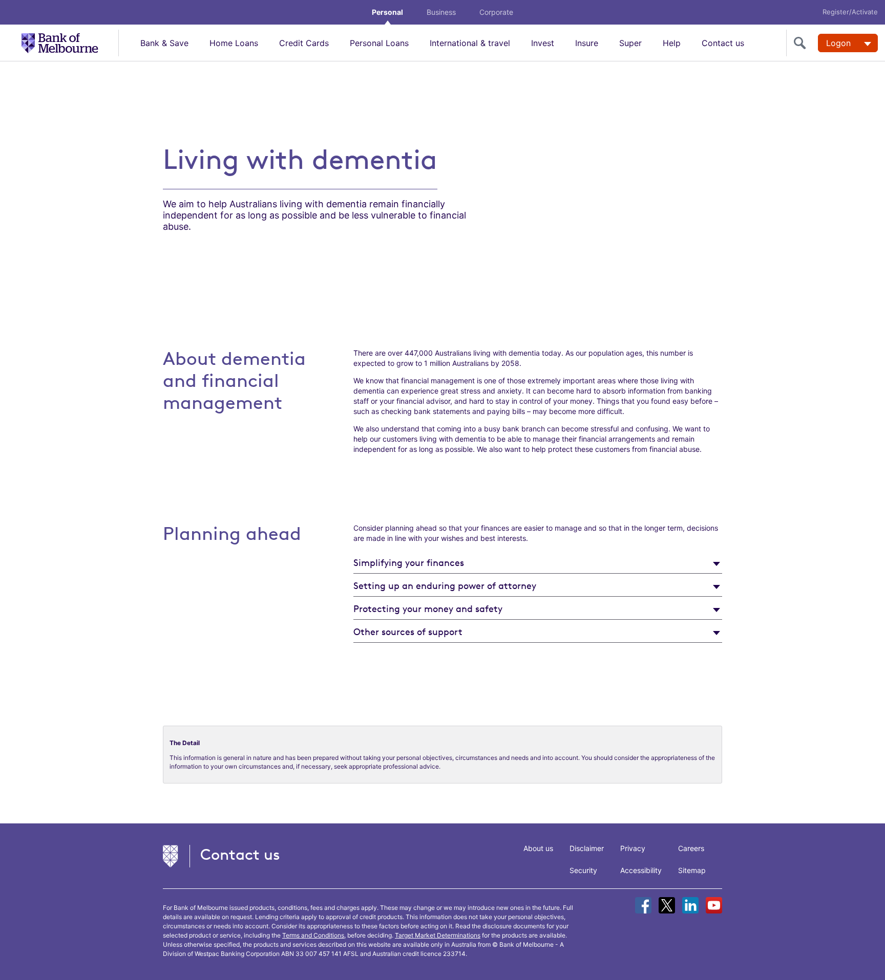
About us (538, 848)
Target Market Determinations (437, 935)
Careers (691, 848)
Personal (387, 12)
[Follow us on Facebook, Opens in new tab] (643, 905)
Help (672, 43)
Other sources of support (407, 631)
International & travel (470, 43)
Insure (586, 43)
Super (630, 43)
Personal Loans (379, 43)
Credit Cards (304, 43)
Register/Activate (850, 12)
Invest (542, 43)
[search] (802, 43)
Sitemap (692, 870)
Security (583, 870)
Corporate (496, 12)
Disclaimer (587, 848)
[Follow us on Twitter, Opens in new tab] (667, 905)
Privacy (632, 848)
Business (441, 12)
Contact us (723, 43)
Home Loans (233, 43)
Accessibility (641, 870)
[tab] (537, 562)
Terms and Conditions (313, 935)
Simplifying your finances (408, 562)
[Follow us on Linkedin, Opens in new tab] (690, 905)
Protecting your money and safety (427, 608)
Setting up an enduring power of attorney (444, 585)
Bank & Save (164, 43)
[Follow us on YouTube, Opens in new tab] (714, 905)
